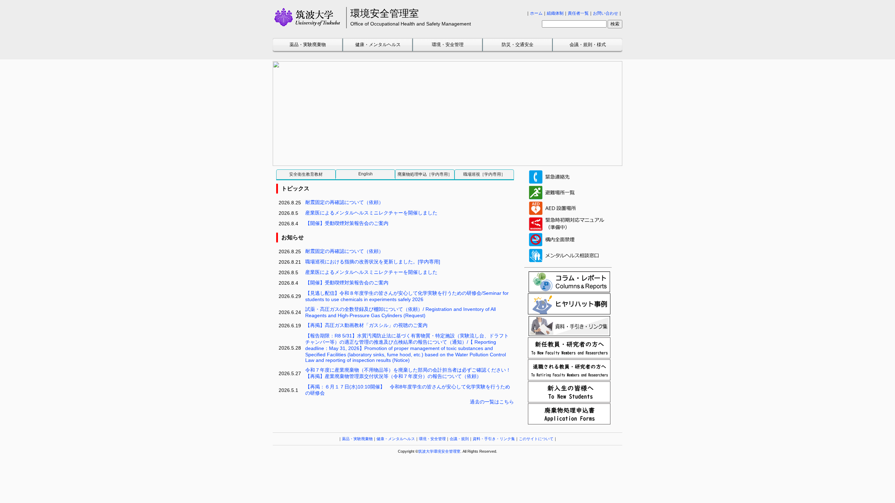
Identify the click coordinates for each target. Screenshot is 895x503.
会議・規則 (459, 439)
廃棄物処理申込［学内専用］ (425, 174)
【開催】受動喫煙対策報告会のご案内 (346, 223)
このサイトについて (536, 439)
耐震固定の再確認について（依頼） (344, 202)
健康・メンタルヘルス (378, 44)
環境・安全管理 (448, 44)
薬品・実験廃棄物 (307, 44)
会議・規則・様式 (588, 44)
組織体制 (555, 13)
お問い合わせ (605, 13)
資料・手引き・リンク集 (494, 439)
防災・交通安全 (518, 44)
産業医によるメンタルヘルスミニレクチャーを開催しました (371, 213)
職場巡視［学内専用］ (484, 174)
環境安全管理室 (384, 13)
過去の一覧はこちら (492, 401)
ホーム (536, 13)
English (365, 174)
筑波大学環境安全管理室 (439, 451)
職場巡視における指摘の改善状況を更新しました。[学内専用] (372, 261)
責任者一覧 (578, 13)
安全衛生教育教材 (306, 174)
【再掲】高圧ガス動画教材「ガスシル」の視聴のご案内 (366, 325)
